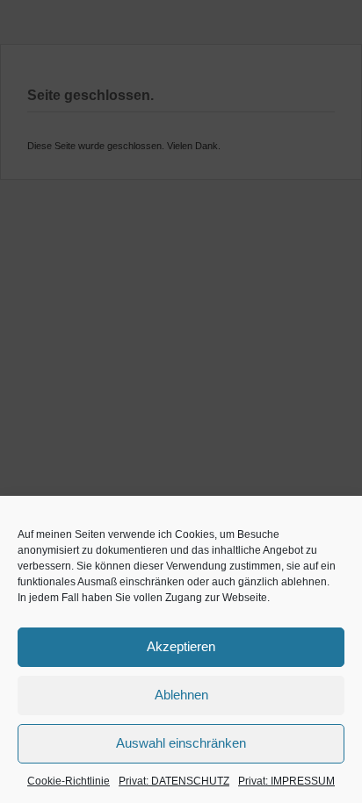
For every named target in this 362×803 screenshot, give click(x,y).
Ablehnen (181, 694)
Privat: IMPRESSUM (286, 781)
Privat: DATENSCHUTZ (174, 781)
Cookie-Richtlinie (68, 781)
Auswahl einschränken (181, 742)
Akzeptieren (181, 646)
